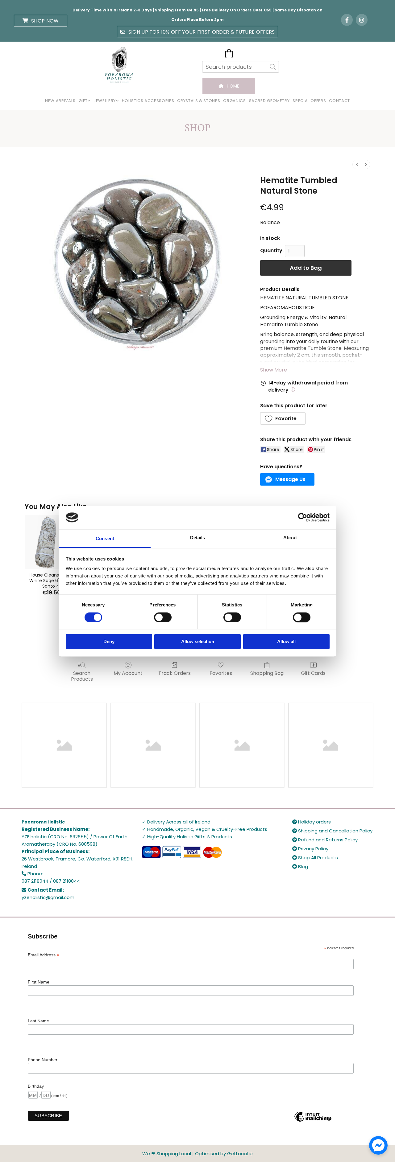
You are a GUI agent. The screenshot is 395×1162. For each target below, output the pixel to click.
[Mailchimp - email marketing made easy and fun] (313, 1121)
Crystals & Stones (198, 101)
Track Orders (174, 673)
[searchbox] (240, 67)
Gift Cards (313, 673)
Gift (83, 101)
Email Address (43, 955)
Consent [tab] (105, 538)
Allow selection (197, 641)
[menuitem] (357, 164)
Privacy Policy (310, 848)
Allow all (286, 641)
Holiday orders (311, 822)
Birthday (36, 1086)
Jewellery (105, 101)
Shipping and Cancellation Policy (332, 830)
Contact (339, 101)
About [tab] (290, 537)
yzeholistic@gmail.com (48, 897)
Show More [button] (273, 369)
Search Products (82, 676)
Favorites (221, 673)
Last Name (38, 1020)
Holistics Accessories (148, 101)
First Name (38, 981)
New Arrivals (60, 101)
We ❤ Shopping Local (166, 1153)
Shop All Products (315, 857)
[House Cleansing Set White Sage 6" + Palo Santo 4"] (51, 542)
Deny (108, 641)
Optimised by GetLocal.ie (224, 1153)
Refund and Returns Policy (325, 839)
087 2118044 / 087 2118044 (51, 881)
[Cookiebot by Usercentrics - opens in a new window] (303, 517)
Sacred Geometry (269, 101)
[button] (40, 21)
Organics (234, 101)
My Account (128, 673)
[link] (84, 101)
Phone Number (42, 1059)
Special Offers (309, 101)
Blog (300, 866)
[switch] (163, 617)
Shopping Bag (267, 673)
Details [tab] (197, 537)
